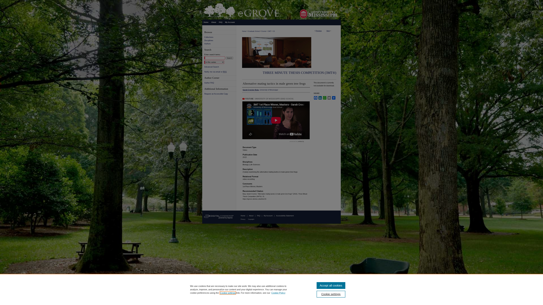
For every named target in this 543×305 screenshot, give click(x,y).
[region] (271, 289)
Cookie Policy (278, 293)
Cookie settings (228, 293)
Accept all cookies (331, 285)
